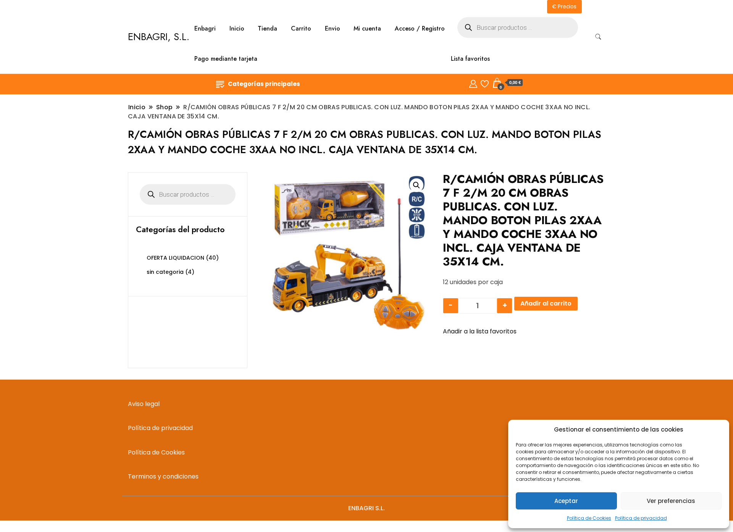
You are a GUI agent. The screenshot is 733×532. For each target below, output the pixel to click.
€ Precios (564, 6)
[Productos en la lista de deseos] (485, 82)
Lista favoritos (470, 58)
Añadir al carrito (546, 303)
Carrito (301, 28)
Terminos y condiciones (163, 476)
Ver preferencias (671, 501)
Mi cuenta (367, 28)
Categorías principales (264, 84)
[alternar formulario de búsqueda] (598, 37)
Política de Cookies (589, 518)
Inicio (236, 28)
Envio (332, 28)
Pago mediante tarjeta (225, 58)
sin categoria (165, 272)
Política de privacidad (641, 518)
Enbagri (205, 28)
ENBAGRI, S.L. (158, 36)
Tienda (267, 28)
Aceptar (566, 501)
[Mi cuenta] (473, 82)
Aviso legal (144, 403)
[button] (416, 185)
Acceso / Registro (420, 28)
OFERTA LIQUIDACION (175, 258)
